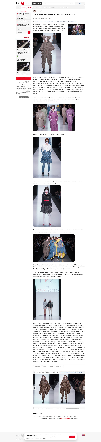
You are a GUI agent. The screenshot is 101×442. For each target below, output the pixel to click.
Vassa (24, 95)
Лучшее (23, 7)
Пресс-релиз (53, 7)
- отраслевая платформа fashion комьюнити (23, 21)
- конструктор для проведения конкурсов (23, 25)
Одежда (30, 7)
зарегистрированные (65, 418)
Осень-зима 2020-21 (23, 86)
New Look (28, 84)
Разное (46, 7)
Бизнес (40, 7)
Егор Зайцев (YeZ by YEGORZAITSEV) (68, 21)
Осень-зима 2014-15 (56, 21)
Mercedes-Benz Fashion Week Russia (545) (23, 78)
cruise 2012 (28, 91)
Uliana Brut (39, 11)
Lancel (23, 84)
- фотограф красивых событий (23, 14)
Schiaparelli (22, 82)
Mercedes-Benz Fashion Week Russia (44, 21)
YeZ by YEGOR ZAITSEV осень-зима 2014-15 (47, 372)
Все (19, 7)
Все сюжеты (24, 97)
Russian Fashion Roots (24, 88)
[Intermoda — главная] (23, 3)
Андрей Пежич (27, 81)
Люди (35, 7)
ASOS (27, 82)
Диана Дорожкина (20, 94)
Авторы (39, 3)
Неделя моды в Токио (24, 90)
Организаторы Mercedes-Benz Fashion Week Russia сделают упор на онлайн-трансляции (23, 51)
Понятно (72, 436)
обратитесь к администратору (72, 408)
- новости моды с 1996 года (22, 17)
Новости (34, 3)
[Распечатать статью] (37, 366)
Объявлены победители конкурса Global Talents (22, 73)
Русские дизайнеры (62, 7)
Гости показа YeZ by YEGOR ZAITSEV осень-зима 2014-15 (74, 372)
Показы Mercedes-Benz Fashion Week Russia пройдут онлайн (22, 59)
